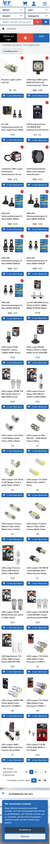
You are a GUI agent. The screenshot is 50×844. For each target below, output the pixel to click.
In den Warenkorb (13, 96)
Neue (41, 36)
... (40, 772)
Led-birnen (11, 29)
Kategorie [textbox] (33, 16)
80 (45, 780)
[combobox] (12, 9)
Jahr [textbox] (30, 10)
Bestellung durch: (11, 51)
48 (39, 780)
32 (34, 780)
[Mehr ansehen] (12, 67)
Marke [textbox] (6, 10)
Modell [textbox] (6, 16)
